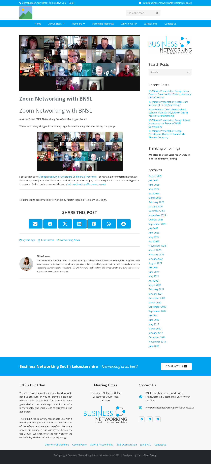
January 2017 (156, 332)
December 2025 (157, 210)
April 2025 (154, 241)
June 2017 (154, 319)
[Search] (157, 13)
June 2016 (154, 346)
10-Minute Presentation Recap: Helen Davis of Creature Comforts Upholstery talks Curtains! (170, 94)
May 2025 (154, 237)
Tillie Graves (47, 240)
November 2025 (157, 215)
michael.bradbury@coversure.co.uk (87, 184)
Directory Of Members (57, 444)
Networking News (70, 240)
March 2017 (155, 328)
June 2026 (154, 184)
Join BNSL (145, 444)
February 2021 (156, 289)
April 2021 (154, 280)
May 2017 (154, 324)
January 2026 (156, 206)
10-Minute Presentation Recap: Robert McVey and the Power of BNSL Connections (169, 123)
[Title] (25, 12)
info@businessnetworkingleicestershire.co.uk (169, 407)
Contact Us (160, 444)
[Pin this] (94, 223)
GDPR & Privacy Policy (101, 444)
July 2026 (153, 180)
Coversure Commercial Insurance (79, 176)
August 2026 (155, 176)
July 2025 (153, 228)
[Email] (158, 419)
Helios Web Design (147, 455)
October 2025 (156, 219)
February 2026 (156, 202)
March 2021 (155, 285)
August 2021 (155, 263)
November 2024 (157, 245)
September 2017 (157, 311)
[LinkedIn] (150, 419)
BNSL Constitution (127, 444)
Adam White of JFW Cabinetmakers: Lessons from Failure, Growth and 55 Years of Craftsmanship (168, 112)
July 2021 (153, 267)
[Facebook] (142, 419)
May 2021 (154, 276)
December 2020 (157, 298)
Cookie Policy (79, 444)
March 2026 (155, 197)
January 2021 (156, 293)
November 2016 (157, 341)
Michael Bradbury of (49, 176)
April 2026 (154, 193)
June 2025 (154, 232)
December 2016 (157, 337)
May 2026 (154, 189)
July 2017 (153, 315)
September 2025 (157, 224)
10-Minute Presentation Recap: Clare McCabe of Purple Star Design (168, 103)
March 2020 (155, 302)
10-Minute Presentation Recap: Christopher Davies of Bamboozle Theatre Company (167, 134)
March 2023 (155, 250)
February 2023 (156, 254)
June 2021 (154, 272)
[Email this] (35, 223)
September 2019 (157, 306)
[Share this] (50, 223)
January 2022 (156, 258)
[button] (63, 23)
